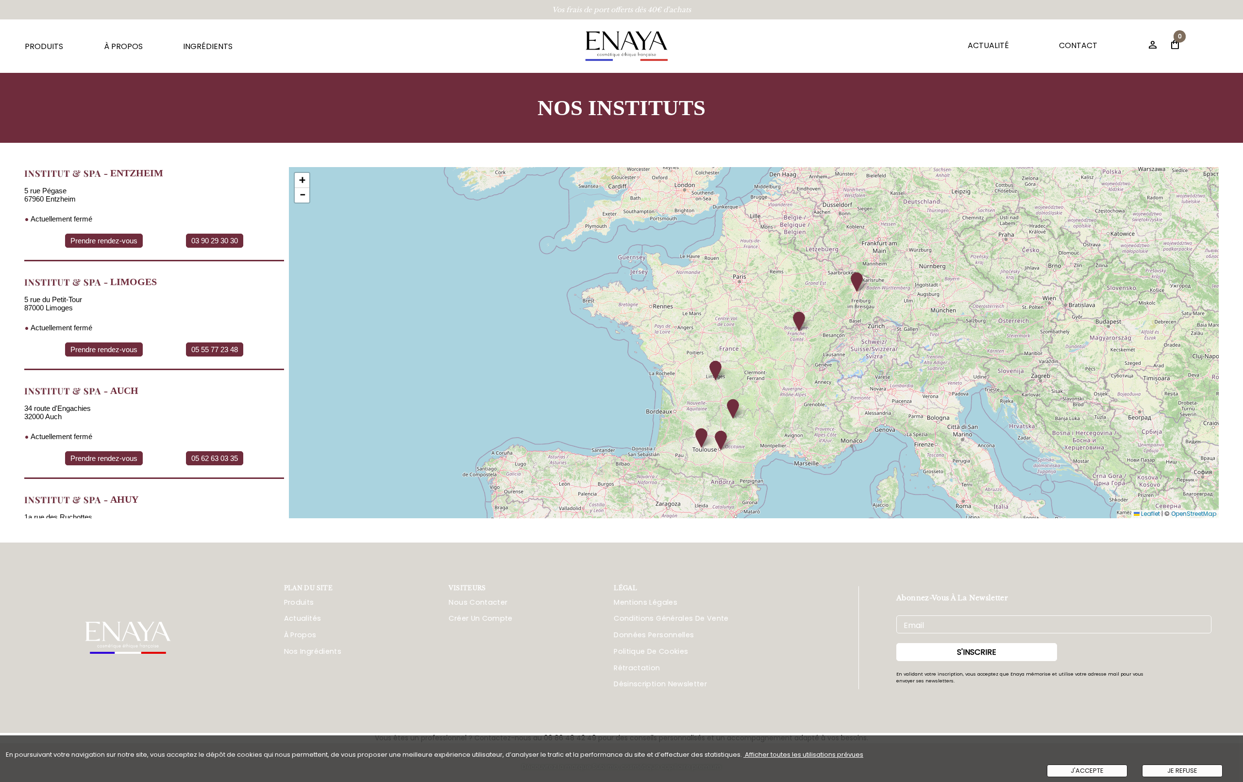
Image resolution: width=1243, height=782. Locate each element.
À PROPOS (123, 46)
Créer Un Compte (480, 618)
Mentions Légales (645, 602)
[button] (857, 282)
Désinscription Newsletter (660, 684)
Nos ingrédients (312, 651)
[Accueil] (626, 46)
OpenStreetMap (1193, 514)
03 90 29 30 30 (214, 241)
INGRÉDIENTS (208, 46)
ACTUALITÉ (988, 45)
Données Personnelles (654, 635)
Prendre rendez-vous (103, 241)
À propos (300, 635)
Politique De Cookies (651, 651)
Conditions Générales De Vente (671, 618)
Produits (299, 602)
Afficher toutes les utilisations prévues (803, 754)
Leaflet (1150, 514)
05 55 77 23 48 (214, 349)
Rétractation (637, 668)
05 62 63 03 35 (214, 458)
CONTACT (1078, 45)
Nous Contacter (478, 602)
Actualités (302, 618)
